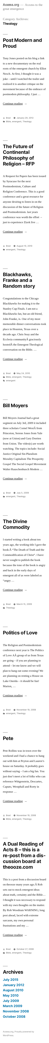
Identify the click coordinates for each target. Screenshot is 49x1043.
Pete (8, 738)
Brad (8, 118)
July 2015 (10, 980)
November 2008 (16, 1011)
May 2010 (11, 995)
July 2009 (11, 1001)
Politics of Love (20, 633)
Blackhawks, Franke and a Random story (19, 280)
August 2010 (13, 990)
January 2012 (13, 985)
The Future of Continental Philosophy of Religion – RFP (19, 155)
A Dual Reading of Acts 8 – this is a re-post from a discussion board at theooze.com (24, 855)
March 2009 (12, 1006)
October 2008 (14, 1017)
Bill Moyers (15, 405)
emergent (16, 121)
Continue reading (15, 103)
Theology (27, 121)
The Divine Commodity (16, 524)
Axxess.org (11, 5)
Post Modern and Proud (22, 43)
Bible (8, 121)
